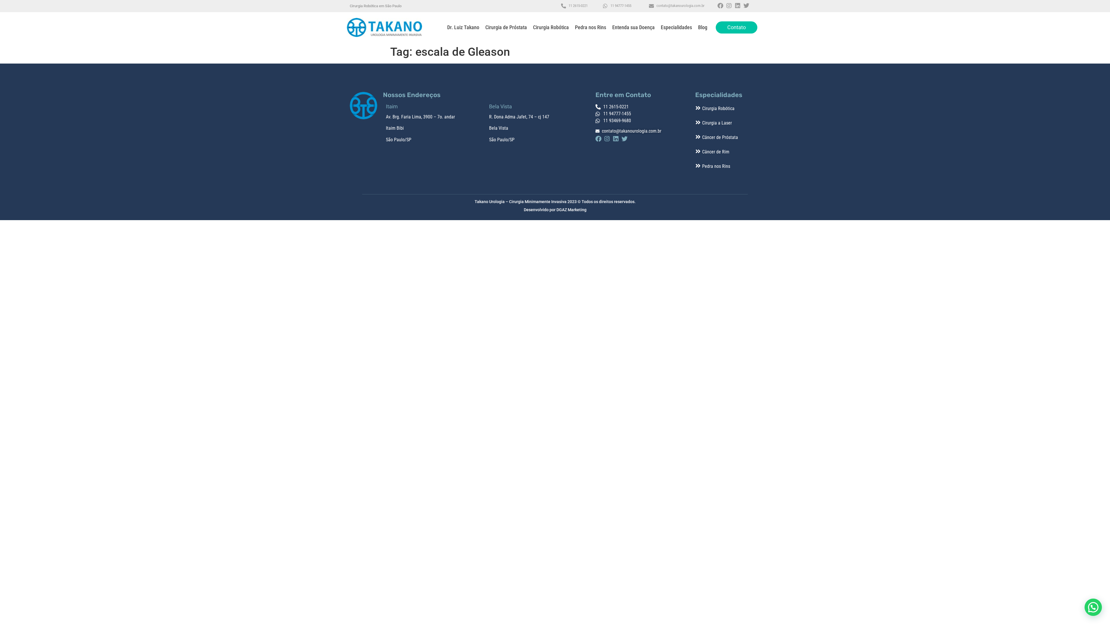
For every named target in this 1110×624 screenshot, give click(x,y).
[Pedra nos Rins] (698, 166)
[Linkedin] (738, 6)
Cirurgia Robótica (551, 27)
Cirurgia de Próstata (506, 27)
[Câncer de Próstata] (698, 137)
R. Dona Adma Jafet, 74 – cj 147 (519, 117)
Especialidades (676, 27)
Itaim (390, 128)
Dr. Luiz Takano (463, 27)
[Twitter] (746, 6)
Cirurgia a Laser (717, 123)
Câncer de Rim (715, 152)
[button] (1093, 607)
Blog (702, 27)
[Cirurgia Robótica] (698, 108)
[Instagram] (729, 6)
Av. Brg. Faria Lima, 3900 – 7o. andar (420, 117)
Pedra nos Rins (590, 27)
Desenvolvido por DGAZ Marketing (555, 209)
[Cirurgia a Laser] (698, 122)
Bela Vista (498, 128)
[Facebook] (720, 6)
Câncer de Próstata (720, 137)
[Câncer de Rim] (698, 151)
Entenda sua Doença (633, 27)
